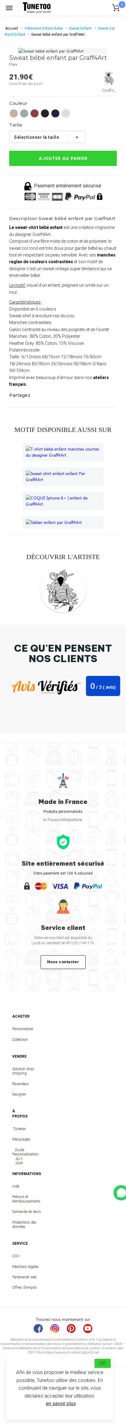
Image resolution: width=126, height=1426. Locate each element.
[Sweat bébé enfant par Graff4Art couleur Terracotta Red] (34, 113)
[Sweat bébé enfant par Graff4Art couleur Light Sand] (13, 113)
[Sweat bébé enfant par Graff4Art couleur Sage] (24, 113)
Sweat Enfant (80, 28)
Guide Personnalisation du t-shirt (19, 1156)
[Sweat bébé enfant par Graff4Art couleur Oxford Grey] (65, 113)
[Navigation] (9, 8)
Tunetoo (19, 1129)
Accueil (11, 28)
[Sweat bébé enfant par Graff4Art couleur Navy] (55, 113)
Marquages (19, 1139)
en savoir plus (61, 1403)
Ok (102, 1363)
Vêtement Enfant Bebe (43, 28)
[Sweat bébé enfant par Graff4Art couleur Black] (45, 113)
